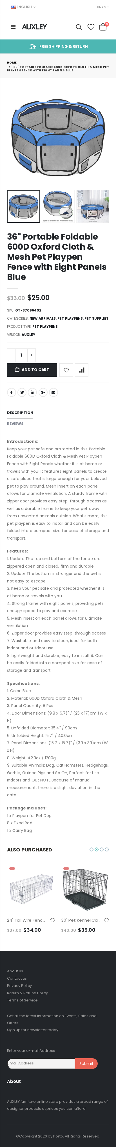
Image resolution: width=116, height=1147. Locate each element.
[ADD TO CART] (46, 874)
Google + (43, 392)
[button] (91, 849)
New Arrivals (43, 318)
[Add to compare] (81, 370)
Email (53, 392)
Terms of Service (22, 1000)
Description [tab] (20, 412)
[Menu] (13, 27)
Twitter (21, 392)
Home (12, 62)
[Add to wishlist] (66, 370)
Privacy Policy (19, 985)
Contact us (17, 978)
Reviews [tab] (15, 423)
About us (15, 971)
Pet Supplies (96, 318)
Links (101, 7)
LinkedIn (32, 392)
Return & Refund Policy (27, 993)
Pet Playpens (70, 318)
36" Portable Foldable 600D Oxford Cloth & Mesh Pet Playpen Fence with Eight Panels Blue (57, 257)
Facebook (11, 392)
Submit (86, 1063)
